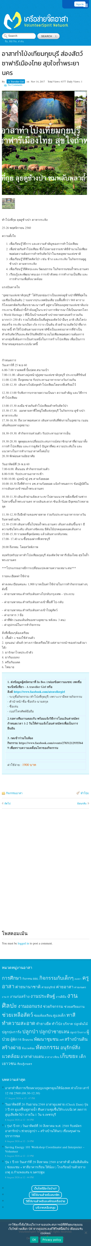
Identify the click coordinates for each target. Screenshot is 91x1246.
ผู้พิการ (16, 1039)
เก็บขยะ (69, 1055)
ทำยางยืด (43, 1023)
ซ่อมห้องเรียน (43, 1015)
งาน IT (5, 996)
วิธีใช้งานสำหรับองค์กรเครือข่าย (45, 1201)
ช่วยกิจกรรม (53, 1006)
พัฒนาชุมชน (46, 1039)
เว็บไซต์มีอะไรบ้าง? (45, 1188)
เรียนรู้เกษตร (24, 1064)
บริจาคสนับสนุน (45, 1207)
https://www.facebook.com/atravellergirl (39, 691)
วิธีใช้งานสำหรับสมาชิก (45, 1195)
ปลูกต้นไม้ (81, 1024)
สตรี (61, 1039)
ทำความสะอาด (18, 1023)
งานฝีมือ (61, 997)
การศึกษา (12, 978)
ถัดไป (7, 803)
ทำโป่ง (84, 793)
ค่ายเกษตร (80, 987)
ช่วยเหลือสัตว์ (17, 1014)
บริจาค (68, 1023)
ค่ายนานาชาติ (28, 986)
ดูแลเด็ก (59, 1015)
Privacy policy (52, 1239)
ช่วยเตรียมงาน (74, 1006)
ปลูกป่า (30, 1031)
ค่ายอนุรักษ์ (48, 987)
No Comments (15, 84)
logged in (23, 943)
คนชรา (77, 978)
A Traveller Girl (16, 81)
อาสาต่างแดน (32, 1056)
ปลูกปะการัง (11, 1031)
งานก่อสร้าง (20, 996)
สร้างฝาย (11, 1047)
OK (34, 1239)
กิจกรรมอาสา (14, 793)
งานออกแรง (30, 1006)
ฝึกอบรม (27, 1040)
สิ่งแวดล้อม (28, 1048)
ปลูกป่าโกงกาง (78, 1032)
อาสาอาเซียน (52, 1057)
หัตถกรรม (47, 1047)
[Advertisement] (45, 873)
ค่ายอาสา (64, 986)
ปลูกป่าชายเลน (54, 1031)
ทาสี (70, 1014)
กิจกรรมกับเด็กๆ (56, 977)
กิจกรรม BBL (30, 979)
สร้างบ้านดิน (76, 1039)
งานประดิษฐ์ (42, 996)
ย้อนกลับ (82, 803)
